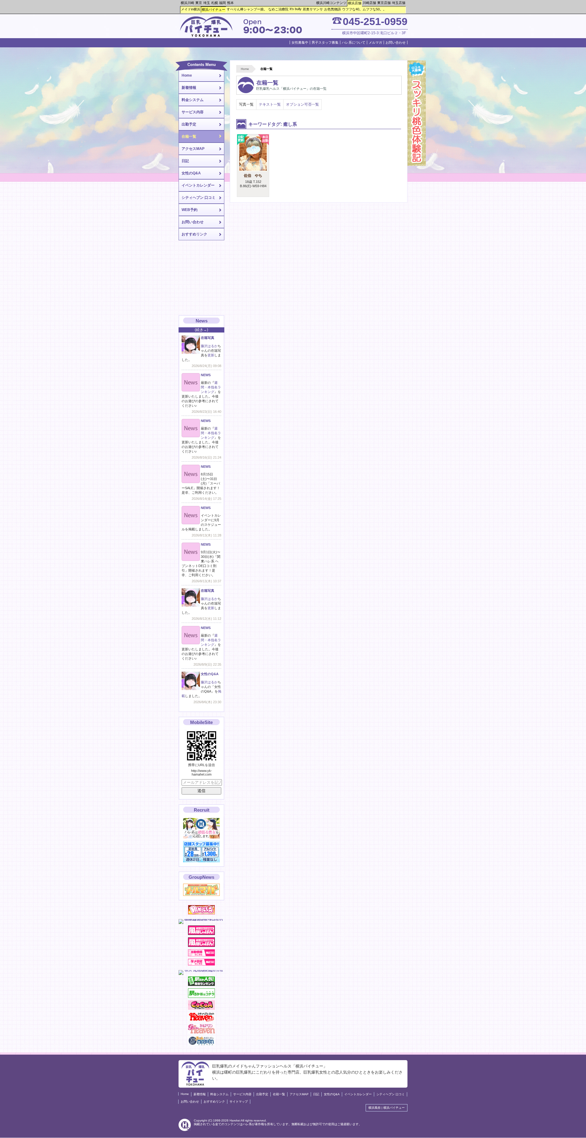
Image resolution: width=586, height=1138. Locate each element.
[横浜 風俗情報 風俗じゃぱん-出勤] (201, 955)
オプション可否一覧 (302, 104)
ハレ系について (353, 42)
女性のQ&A (191, 173)
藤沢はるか (209, 346)
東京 (198, 3)
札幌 (214, 3)
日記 (185, 161)
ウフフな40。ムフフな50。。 (364, 9)
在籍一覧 (189, 136)
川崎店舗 (369, 3)
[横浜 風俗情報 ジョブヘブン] (201, 1044)
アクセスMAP (193, 149)
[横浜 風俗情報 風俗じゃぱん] (201, 945)
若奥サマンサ (313, 9)
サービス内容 (193, 112)
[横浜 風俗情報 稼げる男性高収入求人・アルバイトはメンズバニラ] (201, 919)
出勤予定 (189, 124)
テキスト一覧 (270, 104)
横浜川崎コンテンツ (331, 3)
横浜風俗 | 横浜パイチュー (386, 1107)
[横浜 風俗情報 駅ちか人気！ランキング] (201, 985)
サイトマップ (239, 1101)
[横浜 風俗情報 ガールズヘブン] (201, 1032)
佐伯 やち (253, 175)
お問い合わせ (395, 42)
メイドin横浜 (190, 9)
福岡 (222, 3)
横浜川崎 (187, 3)
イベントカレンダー (198, 185)
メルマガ (375, 42)
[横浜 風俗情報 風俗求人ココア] (201, 1008)
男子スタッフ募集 (325, 42)
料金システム (193, 100)
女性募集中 (299, 42)
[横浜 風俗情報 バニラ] (201, 913)
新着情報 (189, 87)
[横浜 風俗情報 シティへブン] (201, 1020)
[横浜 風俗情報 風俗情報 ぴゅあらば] (201, 970)
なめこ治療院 (278, 9)
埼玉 (206, 3)
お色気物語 (332, 9)
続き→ (201, 330)
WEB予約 (189, 210)
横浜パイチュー (213, 9)
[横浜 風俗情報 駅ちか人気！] (201, 996)
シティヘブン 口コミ (198, 197)
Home (245, 69)
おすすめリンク (194, 234)
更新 (211, 355)
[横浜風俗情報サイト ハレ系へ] (185, 1130)
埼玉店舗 (398, 3)
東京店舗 (384, 3)
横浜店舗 (354, 3)
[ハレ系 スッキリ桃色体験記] (416, 164)
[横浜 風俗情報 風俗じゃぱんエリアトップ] (201, 934)
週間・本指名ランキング (211, 387)
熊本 (230, 3)
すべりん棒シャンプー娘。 (247, 9)
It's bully (296, 9)
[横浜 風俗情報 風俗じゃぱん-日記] (201, 964)
